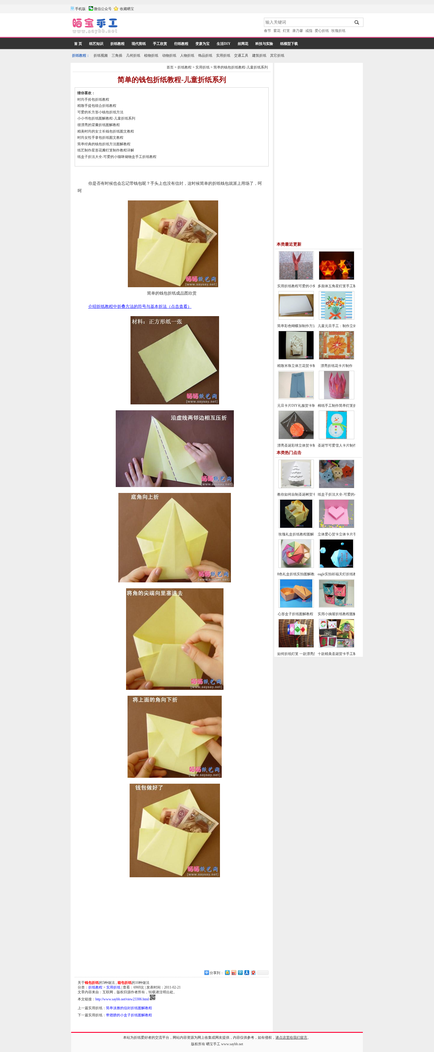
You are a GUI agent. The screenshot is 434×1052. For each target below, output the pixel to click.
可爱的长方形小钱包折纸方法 (100, 112)
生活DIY (224, 44)
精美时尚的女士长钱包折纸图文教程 (105, 131)
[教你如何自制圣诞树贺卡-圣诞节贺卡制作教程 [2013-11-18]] (296, 487)
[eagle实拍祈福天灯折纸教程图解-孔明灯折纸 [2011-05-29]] (336, 567)
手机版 (80, 9)
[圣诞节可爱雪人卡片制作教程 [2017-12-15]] (336, 438)
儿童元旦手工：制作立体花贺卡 (342, 326)
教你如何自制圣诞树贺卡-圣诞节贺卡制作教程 (313, 494)
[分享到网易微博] (253, 972)
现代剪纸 (139, 44)
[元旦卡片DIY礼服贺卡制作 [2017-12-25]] (296, 398)
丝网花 (243, 44)
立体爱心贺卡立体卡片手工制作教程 (346, 534)
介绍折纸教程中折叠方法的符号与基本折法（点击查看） (140, 306)
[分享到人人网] (246, 972)
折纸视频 (101, 55)
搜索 (357, 22)
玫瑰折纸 (338, 31)
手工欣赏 (160, 44)
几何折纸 (133, 55)
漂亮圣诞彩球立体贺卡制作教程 (302, 445)
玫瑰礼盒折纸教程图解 (296, 534)
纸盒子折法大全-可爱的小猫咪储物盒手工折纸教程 (116, 157)
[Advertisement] (191, 26)
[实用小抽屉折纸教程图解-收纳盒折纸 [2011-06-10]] (336, 607)
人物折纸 (187, 55)
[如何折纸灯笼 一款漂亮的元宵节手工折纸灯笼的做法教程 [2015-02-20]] (296, 646)
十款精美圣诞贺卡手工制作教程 (342, 654)
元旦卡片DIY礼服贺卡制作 (298, 406)
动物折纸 (169, 55)
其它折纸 (277, 55)
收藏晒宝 (127, 9)
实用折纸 (223, 55)
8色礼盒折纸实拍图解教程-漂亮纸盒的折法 (310, 574)
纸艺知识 (96, 44)
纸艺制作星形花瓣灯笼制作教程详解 (105, 150)
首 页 (78, 44)
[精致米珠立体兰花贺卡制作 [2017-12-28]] (296, 358)
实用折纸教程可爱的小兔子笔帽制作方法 (309, 286)
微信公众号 (103, 9)
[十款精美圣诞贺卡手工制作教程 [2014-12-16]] (336, 646)
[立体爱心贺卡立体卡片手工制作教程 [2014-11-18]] (336, 527)
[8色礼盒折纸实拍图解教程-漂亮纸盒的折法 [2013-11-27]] (296, 567)
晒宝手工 (213, 1044)
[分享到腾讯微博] (240, 972)
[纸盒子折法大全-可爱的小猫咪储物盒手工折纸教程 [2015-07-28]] (336, 487)
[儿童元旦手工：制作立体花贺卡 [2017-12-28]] (336, 318)
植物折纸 (151, 55)
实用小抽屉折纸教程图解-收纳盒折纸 (347, 614)
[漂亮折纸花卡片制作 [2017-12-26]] (336, 358)
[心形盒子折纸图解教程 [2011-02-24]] (296, 607)
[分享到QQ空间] (227, 972)
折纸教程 (117, 44)
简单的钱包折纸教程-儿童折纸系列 (240, 67)
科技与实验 (264, 44)
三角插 (117, 55)
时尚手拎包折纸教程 (93, 99)
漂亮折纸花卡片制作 (337, 366)
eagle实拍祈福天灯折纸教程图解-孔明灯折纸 (352, 574)
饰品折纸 (205, 55)
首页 (170, 67)
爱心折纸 (322, 31)
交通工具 (241, 55)
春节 (267, 31)
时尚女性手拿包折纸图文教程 (100, 137)
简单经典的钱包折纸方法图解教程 (103, 144)
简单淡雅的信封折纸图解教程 (129, 1008)
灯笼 (286, 31)
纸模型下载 (289, 44)
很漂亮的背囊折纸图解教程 (98, 125)
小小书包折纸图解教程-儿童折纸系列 (106, 118)
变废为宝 (202, 44)
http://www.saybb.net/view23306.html (122, 999)
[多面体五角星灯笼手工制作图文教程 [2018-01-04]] (336, 279)
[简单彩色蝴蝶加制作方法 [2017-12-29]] (296, 318)
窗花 (276, 31)
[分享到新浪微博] (233, 972)
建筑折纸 (259, 55)
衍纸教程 (181, 44)
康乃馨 (297, 31)
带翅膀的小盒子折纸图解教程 (129, 1015)
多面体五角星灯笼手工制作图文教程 (346, 286)
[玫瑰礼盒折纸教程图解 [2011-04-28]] (296, 527)
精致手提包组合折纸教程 (96, 106)
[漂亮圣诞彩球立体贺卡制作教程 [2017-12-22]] (296, 438)
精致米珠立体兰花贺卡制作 (298, 366)
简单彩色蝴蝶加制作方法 (296, 326)
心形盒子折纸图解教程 (296, 614)
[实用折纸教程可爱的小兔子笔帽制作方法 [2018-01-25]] (296, 279)
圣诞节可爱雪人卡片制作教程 (341, 445)
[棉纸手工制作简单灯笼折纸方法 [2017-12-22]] (336, 398)
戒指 (308, 31)
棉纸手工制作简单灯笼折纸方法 (342, 406)
